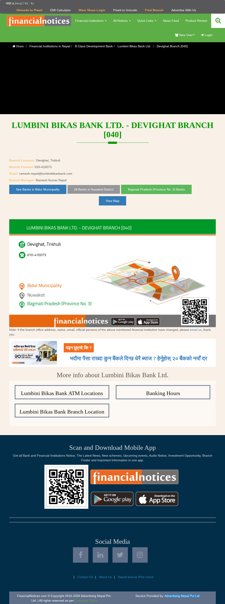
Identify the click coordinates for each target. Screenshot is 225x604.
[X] (120, 555)
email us (195, 329)
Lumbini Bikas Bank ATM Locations (62, 393)
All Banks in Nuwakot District (93, 189)
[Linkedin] (100, 555)
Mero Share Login (92, 10)
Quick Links (145, 20)
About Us (105, 577)
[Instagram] (140, 555)
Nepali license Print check (136, 577)
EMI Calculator (60, 10)
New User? (186, 35)
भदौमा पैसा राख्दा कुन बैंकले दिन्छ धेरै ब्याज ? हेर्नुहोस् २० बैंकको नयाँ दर (138, 358)
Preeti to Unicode (125, 10)
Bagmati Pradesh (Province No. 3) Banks (156, 189)
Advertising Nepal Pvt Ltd (182, 596)
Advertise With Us (183, 10)
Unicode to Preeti (29, 10)
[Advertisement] (112, 83)
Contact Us (85, 577)
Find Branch (154, 10)
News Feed (171, 20)
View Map (112, 201)
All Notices (121, 20)
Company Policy (86, 600)
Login (208, 35)
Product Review (196, 20)
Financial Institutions (89, 20)
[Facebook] (80, 555)
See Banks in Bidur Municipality (38, 189)
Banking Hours (163, 393)
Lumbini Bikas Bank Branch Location (62, 412)
